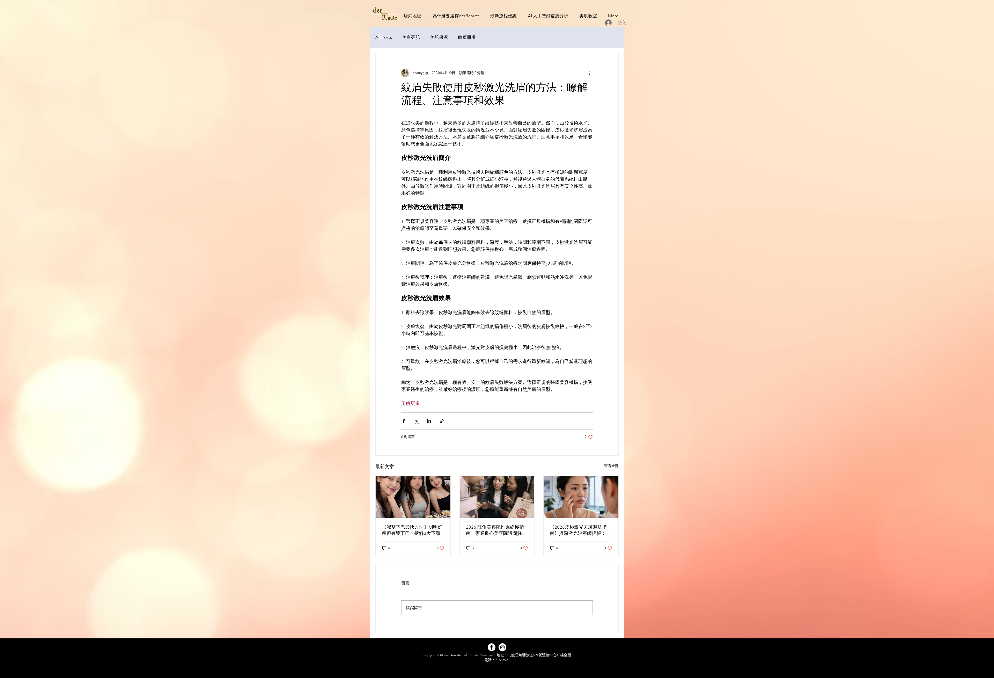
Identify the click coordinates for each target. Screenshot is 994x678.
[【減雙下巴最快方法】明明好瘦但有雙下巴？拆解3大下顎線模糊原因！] (413, 497)
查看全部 (611, 466)
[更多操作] (590, 73)
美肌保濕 (439, 37)
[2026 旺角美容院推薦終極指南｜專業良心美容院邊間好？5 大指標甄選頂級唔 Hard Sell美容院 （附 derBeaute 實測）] (497, 497)
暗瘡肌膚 (467, 37)
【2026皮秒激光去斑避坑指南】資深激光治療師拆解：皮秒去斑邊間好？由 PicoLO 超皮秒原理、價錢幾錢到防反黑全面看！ (580, 530)
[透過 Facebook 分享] (403, 421)
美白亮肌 (411, 37)
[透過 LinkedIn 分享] (429, 421)
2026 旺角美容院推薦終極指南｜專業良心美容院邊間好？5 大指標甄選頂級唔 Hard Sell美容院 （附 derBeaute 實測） (496, 530)
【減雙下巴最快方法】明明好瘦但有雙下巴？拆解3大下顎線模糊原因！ (412, 530)
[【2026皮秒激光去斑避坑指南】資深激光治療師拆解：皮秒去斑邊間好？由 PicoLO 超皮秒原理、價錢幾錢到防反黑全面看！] (581, 497)
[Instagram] (502, 647)
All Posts (383, 37)
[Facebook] (491, 647)
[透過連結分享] (441, 421)
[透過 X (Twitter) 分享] (416, 421)
